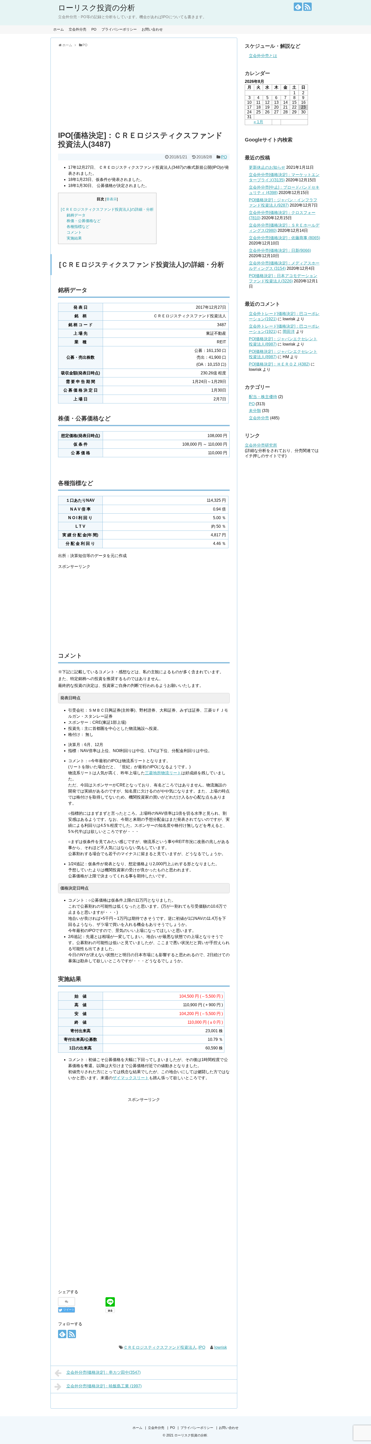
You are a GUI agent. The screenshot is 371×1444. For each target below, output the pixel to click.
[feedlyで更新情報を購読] (298, 7)
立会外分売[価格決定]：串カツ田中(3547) (103, 1372)
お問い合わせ (152, 29)
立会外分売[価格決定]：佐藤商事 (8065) (284, 238)
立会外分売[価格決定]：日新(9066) (280, 250)
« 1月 (258, 122)
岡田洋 (289, 331)
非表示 (111, 199)
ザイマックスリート (131, 1078)
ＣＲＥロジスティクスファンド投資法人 (160, 1347)
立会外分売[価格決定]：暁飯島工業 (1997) (104, 1386)
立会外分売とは (263, 56)
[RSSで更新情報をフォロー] (307, 7)
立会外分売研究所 (261, 445)
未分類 (255, 410)
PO (93, 29)
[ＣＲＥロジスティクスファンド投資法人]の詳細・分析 (107, 209)
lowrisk (220, 1347)
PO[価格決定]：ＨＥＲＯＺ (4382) (279, 364)
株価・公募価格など (84, 221)
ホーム (58, 29)
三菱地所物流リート (163, 773)
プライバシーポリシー (119, 29)
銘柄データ (76, 215)
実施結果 (74, 238)
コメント (74, 232)
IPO (201, 1347)
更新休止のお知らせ (267, 167)
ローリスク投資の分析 (96, 8)
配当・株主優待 (263, 397)
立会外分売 (77, 29)
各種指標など (78, 226)
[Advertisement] (144, 88)
